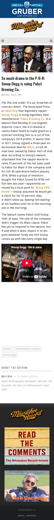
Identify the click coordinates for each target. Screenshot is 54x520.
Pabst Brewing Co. (32, 119)
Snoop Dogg (10, 115)
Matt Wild (5, 95)
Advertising (31, 515)
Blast (30, 147)
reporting (10, 110)
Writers (21, 515)
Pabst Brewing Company (28, 348)
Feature (7, 348)
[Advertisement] (27, 312)
